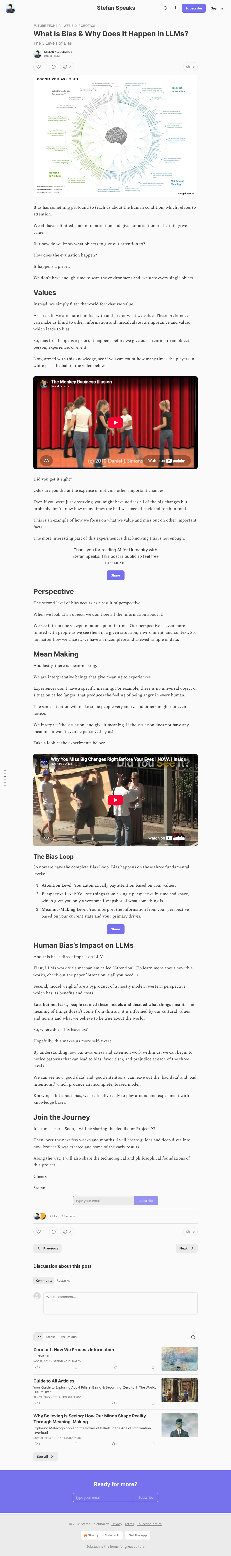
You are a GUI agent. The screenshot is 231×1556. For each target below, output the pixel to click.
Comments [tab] (44, 1281)
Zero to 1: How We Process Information (73, 1349)
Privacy (116, 1524)
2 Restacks (68, 1216)
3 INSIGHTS (42, 1356)
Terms (129, 1524)
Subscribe (193, 8)
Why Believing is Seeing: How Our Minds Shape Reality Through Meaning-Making (89, 1418)
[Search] (165, 8)
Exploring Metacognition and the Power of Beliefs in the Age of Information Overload (92, 1430)
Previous (50, 1248)
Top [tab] (38, 1337)
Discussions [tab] (68, 1337)
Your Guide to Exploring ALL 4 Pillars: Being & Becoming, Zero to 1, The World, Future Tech (94, 1389)
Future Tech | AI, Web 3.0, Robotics (64, 25)
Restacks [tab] (63, 1281)
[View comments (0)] (53, 66)
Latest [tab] (50, 1337)
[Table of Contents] (5, 778)
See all (42, 1456)
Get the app (138, 1535)
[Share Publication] (175, 8)
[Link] (27, 292)
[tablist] (52, 1280)
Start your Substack (103, 1535)
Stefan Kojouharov (58, 51)
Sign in (217, 8)
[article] (115, 1359)
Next (183, 1248)
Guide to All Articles (53, 1381)
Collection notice (149, 1524)
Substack (93, 1546)
